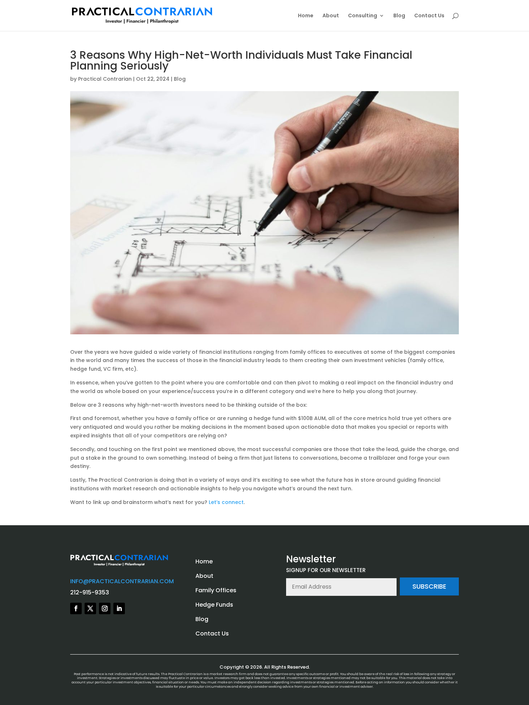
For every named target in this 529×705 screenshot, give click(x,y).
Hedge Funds (214, 605)
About (330, 16)
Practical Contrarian (105, 78)
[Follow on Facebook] (76, 608)
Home (305, 16)
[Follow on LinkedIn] (119, 608)
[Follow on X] (90, 608)
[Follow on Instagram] (104, 608)
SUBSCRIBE (429, 586)
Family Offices (215, 590)
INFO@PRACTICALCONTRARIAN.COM (122, 581)
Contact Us (429, 16)
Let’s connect (226, 502)
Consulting (362, 16)
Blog (399, 16)
